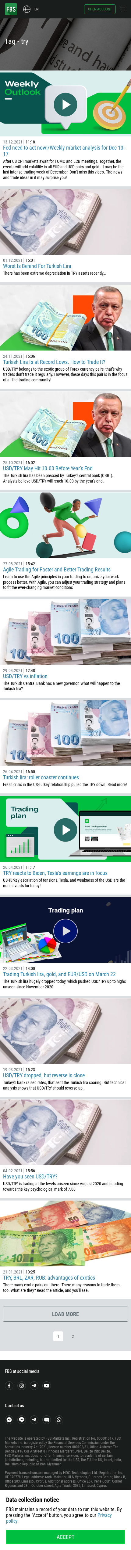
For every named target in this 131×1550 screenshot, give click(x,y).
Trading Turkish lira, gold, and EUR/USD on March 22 (59, 974)
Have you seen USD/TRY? (30, 1176)
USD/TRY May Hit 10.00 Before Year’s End (48, 468)
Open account (100, 9)
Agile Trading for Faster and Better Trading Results (57, 569)
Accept (65, 1537)
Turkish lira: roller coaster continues (41, 777)
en (36, 9)
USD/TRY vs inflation (25, 676)
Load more (65, 1314)
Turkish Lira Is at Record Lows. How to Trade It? (54, 362)
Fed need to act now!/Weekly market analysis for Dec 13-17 (64, 150)
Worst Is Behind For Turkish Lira (37, 266)
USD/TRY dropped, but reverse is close (44, 1075)
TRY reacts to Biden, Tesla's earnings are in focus (55, 873)
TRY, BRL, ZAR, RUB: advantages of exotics (49, 1277)
